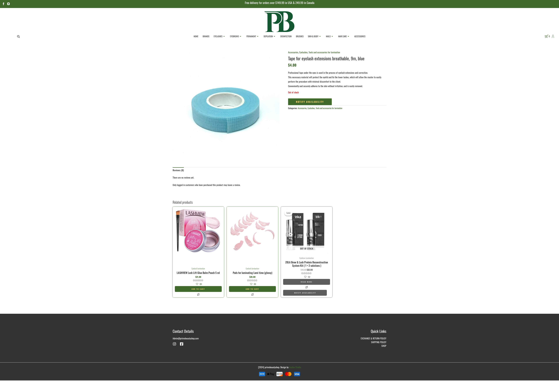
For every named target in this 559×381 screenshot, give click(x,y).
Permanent (251, 36)
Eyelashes (218, 36)
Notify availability (310, 102)
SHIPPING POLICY (378, 342)
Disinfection (286, 36)
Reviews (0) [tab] (178, 170)
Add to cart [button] (198, 289)
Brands (206, 36)
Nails (328, 36)
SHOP (383, 346)
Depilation (268, 36)
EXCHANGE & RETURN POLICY (373, 338)
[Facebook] (181, 344)
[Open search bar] (18, 36)
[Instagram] (174, 344)
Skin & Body (313, 36)
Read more (306, 282)
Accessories (359, 36)
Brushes (300, 36)
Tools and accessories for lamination (324, 52)
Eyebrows (234, 36)
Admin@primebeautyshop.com (186, 338)
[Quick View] (200, 284)
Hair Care (342, 36)
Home (196, 36)
